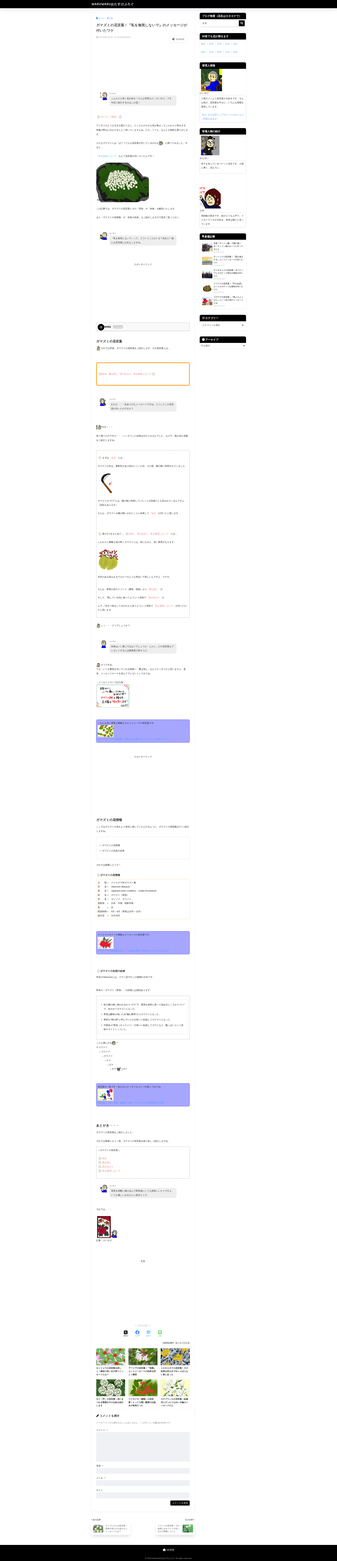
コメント (102, 1430)
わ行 (235, 52)
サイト (99, 1490)
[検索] (242, 23)
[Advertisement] (143, 64)
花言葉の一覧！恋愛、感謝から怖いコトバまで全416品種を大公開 (131, 1102)
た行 (227, 44)
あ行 (203, 44)
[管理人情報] (211, 79)
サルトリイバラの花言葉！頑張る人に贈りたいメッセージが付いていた (133, 739)
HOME (170, 1550)
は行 (203, 52)
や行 (219, 52)
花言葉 (186, 1343)
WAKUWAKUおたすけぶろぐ (112, 4)
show (118, 326)
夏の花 (178, 1343)
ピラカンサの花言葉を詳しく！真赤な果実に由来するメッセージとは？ (133, 951)
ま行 (211, 52)
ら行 (227, 52)
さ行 (219, 44)
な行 (235, 44)
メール (101, 1478)
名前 (100, 1466)
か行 (211, 44)
